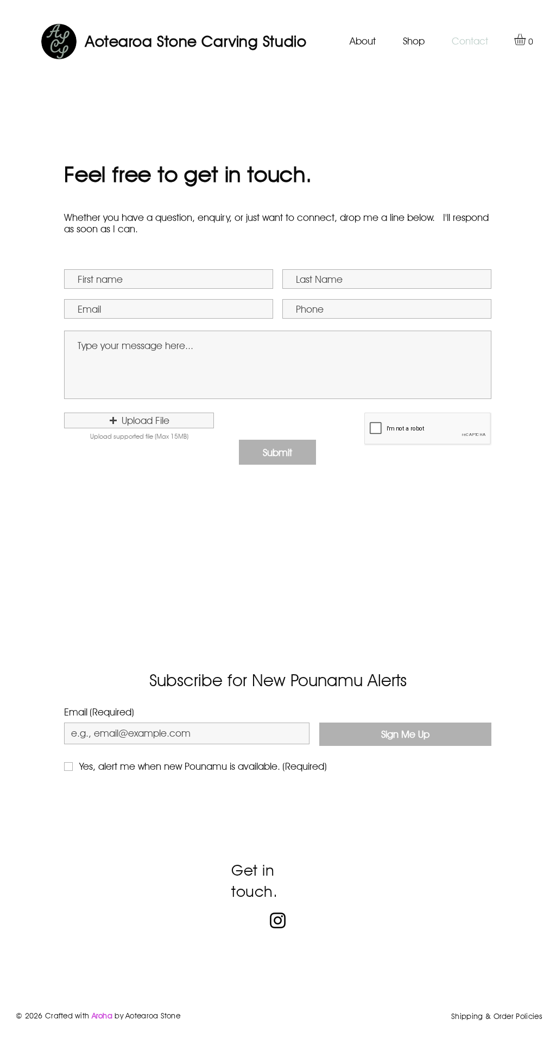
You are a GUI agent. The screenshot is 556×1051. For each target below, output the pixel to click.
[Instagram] (277, 920)
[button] (526, 39)
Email (99, 712)
